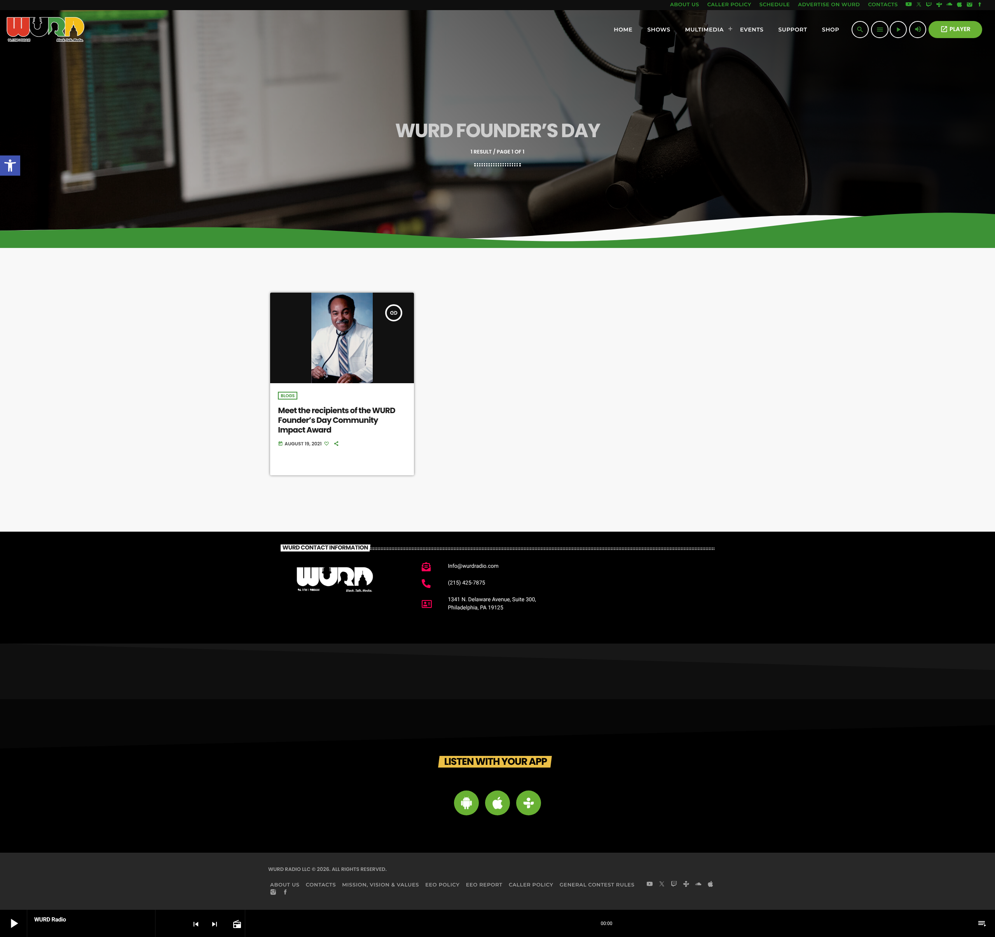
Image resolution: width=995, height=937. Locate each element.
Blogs (288, 396)
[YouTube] (909, 5)
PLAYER (955, 29)
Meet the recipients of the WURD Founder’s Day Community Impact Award (336, 420)
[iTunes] (960, 5)
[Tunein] (939, 5)
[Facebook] (980, 5)
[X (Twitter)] (919, 5)
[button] (10, 165)
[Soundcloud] (949, 5)
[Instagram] (970, 5)
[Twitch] (929, 5)
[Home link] (45, 29)
